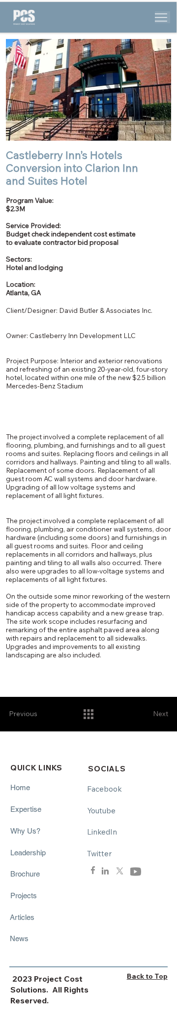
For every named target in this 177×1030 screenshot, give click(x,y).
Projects (23, 895)
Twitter (99, 853)
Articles (22, 917)
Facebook (104, 789)
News (19, 938)
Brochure (25, 874)
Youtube (101, 810)
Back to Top (147, 976)
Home (20, 787)
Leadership (28, 852)
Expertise (25, 809)
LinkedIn (102, 832)
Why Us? (25, 831)
